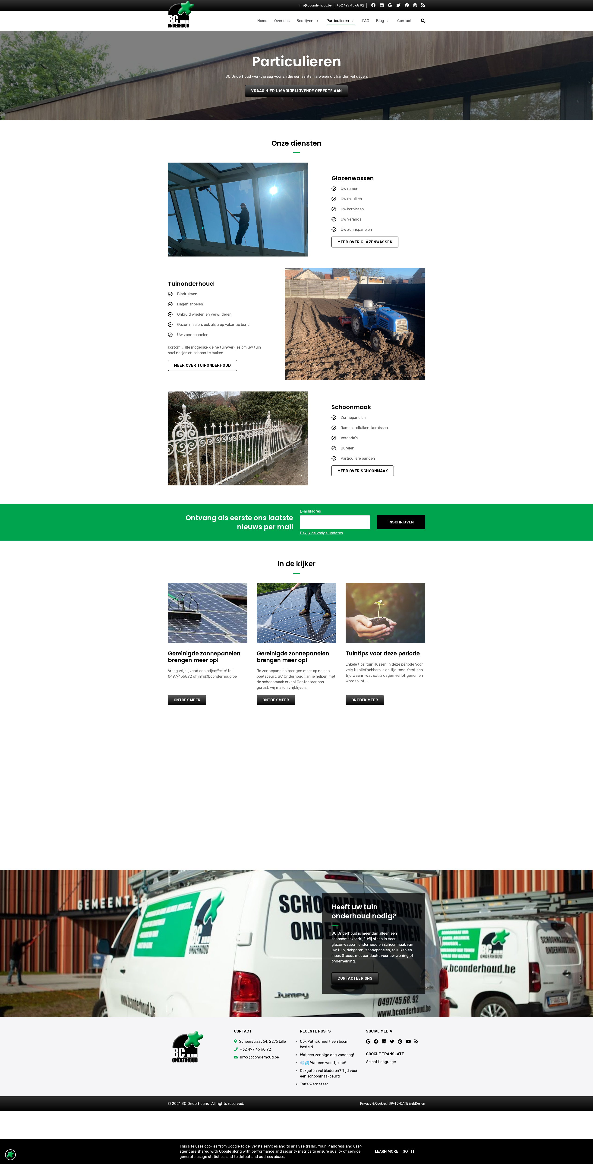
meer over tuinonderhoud (202, 365)
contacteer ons (355, 978)
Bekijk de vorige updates (321, 533)
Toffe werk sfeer (314, 1084)
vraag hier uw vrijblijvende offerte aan (296, 91)
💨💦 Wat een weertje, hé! (323, 1063)
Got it (409, 1151)
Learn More (386, 1151)
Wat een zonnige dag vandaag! (327, 1055)
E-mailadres (310, 511)
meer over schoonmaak (363, 471)
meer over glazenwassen (365, 242)
